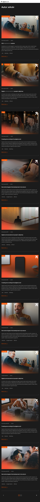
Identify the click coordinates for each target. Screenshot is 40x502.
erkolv (12, 40)
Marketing (6, 53)
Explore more (3, 56)
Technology (7, 64)
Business (3, 196)
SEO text (11, 53)
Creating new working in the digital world (11, 139)
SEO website (8, 43)
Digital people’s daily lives (12, 91)
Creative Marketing (5, 16)
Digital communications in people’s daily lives (12, 234)
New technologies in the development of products (13, 187)
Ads (2, 53)
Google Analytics (9, 196)
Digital (3, 112)
